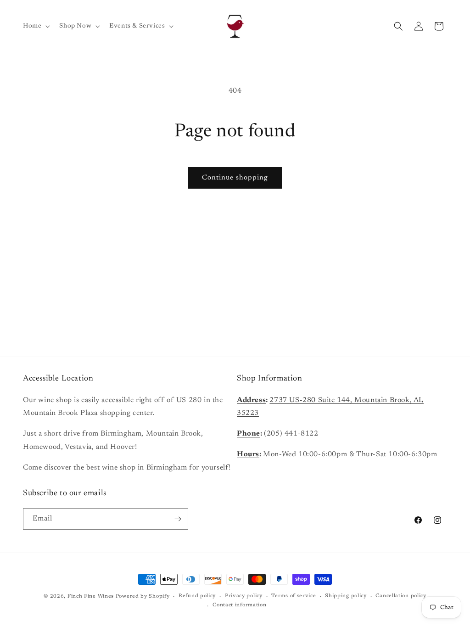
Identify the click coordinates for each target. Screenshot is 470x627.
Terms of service (293, 596)
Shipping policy (346, 596)
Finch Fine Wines (90, 596)
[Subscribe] (178, 519)
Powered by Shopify (143, 596)
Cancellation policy (400, 596)
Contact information (239, 605)
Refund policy (197, 596)
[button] (35, 26)
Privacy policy (244, 596)
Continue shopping (235, 177)
